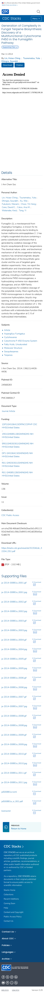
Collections (8, 894)
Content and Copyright (13, 912)
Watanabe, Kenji (9, 210)
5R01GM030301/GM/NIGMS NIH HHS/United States (17, 445)
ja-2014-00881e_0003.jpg (14, 630)
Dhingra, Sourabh (9, 61)
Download (7, 65)
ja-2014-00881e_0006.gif (14, 677)
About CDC (8, 938)
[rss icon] (16, 983)
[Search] (39, 11)
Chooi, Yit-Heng (28, 204)
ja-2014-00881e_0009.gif (14, 734)
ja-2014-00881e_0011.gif (14, 772)
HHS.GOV (5, 990)
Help (6, 907)
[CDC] (5, 11)
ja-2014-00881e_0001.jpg (14, 592)
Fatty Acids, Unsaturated (15, 344)
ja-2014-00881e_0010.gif (14, 753)
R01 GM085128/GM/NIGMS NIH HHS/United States (17, 474)
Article (7, 330)
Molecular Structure (13, 348)
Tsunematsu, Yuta (31, 58)
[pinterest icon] (7, 983)
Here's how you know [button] (9, 5)
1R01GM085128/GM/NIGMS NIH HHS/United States (17, 436)
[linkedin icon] (16, 977)
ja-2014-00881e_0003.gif (14, 620)
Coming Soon (9, 903)
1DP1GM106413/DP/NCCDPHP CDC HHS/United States (19, 426)
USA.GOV (15, 990)
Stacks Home (9, 890)
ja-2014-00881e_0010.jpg (14, 763)
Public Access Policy (13, 916)
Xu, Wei (23, 200)
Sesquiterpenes (11, 351)
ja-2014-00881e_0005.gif (14, 658)
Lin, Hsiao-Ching (12, 58)
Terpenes (8, 355)
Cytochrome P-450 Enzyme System (20, 340)
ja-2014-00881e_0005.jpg (14, 668)
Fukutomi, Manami (10, 204)
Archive (6, 958)
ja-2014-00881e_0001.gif (14, 582)
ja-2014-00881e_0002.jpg (14, 611)
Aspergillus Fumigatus (14, 333)
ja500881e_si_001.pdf (12, 801)
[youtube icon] (3, 983)
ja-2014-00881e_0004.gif (14, 639)
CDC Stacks (12, 846)
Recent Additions (11, 899)
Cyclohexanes (10, 337)
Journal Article (8, 411)
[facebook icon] (3, 977)
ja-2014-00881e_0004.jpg (14, 649)
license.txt (6, 810)
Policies (6, 945)
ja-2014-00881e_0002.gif (14, 601)
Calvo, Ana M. (23, 207)
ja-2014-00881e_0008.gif (14, 715)
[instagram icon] (12, 977)
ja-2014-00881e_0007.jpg (14, 706)
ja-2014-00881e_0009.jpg (14, 744)
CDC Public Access (10, 515)
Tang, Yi (22, 210)
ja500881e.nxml (9, 791)
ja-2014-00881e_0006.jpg (14, 687)
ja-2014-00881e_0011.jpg (14, 782)
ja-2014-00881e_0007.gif (14, 696)
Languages (7, 952)
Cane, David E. (8, 207)
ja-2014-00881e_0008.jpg (14, 725)
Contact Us (8, 921)
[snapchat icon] (12, 983)
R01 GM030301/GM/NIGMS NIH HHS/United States (17, 464)
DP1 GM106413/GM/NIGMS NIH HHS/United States (17, 455)
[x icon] (7, 977)
